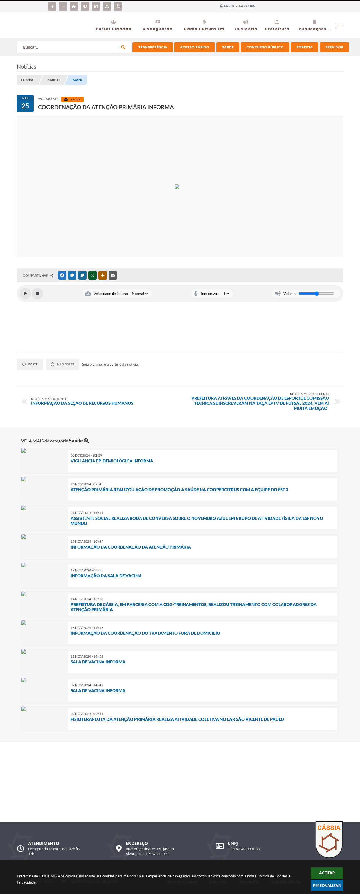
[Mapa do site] (107, 5)
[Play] (25, 293)
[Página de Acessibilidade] (118, 5)
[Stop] (37, 293)
